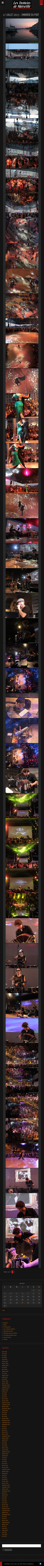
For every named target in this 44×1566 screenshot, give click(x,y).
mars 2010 (4, 1534)
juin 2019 (4, 1393)
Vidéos (5, 1339)
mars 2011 (4, 1528)
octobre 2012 (5, 1512)
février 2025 (5, 1361)
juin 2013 (4, 1497)
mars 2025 (4, 1359)
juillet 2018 (5, 1410)
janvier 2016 (5, 1450)
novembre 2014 (6, 1469)
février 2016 (5, 1448)
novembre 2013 (6, 1487)
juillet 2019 (5, 1391)
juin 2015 (4, 1457)
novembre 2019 (6, 1387)
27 (22, 1303)
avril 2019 (4, 1397)
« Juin (3, 1310)
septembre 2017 (6, 1424)
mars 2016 (4, 1446)
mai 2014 (4, 1475)
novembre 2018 (6, 1404)
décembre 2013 (6, 1485)
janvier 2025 (5, 1363)
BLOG (4, 1325)
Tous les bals (7, 1337)
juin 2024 (4, 1367)
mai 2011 (4, 1526)
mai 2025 (4, 1355)
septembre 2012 (6, 1514)
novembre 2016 (6, 1436)
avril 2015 (4, 1461)
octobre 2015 (5, 1453)
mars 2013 (4, 1503)
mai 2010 (4, 1532)
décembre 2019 (6, 1385)
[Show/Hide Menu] (2, 2)
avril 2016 (4, 1444)
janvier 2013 (5, 1506)
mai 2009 (4, 1536)
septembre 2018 (6, 1408)
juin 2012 (4, 1516)
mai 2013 (4, 1499)
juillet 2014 (5, 1473)
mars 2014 (4, 1479)
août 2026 (4, 1351)
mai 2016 (4, 1442)
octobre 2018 (5, 1406)
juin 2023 (4, 1373)
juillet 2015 (5, 1455)
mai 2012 (4, 1518)
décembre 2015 (6, 1452)
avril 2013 (4, 1501)
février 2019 (5, 1399)
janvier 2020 (5, 1383)
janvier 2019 (5, 1400)
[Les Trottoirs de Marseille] (22, 4)
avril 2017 (4, 1428)
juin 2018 (4, 1412)
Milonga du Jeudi (8, 1331)
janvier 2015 (5, 1467)
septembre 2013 (6, 1491)
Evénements (6, 1327)
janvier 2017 (5, 1434)
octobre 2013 (5, 1489)
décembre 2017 (6, 1420)
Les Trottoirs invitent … (9, 1329)
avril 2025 (4, 1357)
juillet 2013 (5, 1495)
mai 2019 (4, 1395)
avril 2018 (4, 1416)
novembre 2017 (6, 1422)
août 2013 (4, 1493)
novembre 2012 (6, 1510)
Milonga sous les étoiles (10, 1333)
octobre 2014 (5, 1471)
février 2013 (5, 1504)
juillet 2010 (5, 1530)
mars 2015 (4, 1463)
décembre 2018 (6, 1402)
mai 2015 (4, 1459)
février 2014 (5, 1481)
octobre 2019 (5, 1389)
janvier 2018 (5, 1418)
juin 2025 (4, 1353)
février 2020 (5, 1381)
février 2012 (5, 1520)
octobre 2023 (5, 1371)
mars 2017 (4, 1430)
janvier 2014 (5, 1483)
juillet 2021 (5, 1377)
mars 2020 (4, 1379)
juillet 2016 (5, 1440)
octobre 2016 (5, 1438)
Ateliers (5, 1323)
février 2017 (5, 1432)
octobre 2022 (5, 1375)
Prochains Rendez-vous (9, 1335)
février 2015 (5, 1465)
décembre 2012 (6, 1508)
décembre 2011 (6, 1522)
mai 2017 (4, 1426)
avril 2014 (4, 1477)
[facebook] (40, 1564)
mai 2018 (4, 1414)
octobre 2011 (5, 1524)
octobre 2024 (5, 1365)
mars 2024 (4, 1369)
